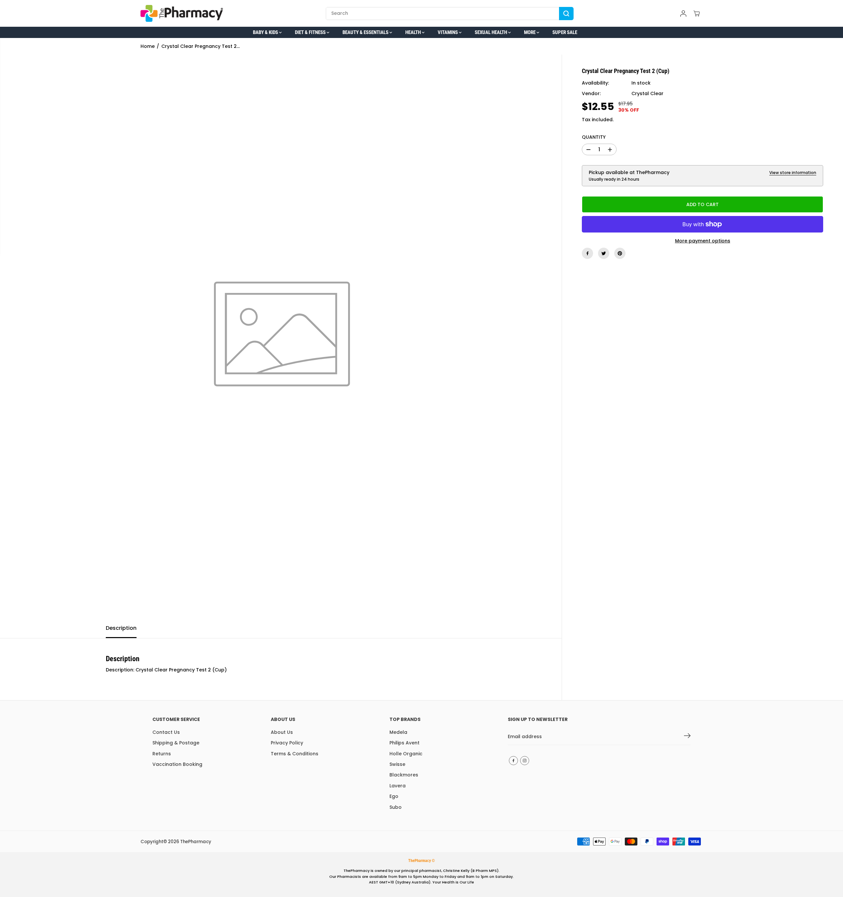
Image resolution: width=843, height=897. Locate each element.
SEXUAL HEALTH (491, 32)
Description (121, 628)
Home (147, 46)
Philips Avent (404, 742)
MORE (530, 32)
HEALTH (413, 32)
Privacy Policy (287, 742)
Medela (398, 732)
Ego (393, 796)
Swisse (397, 764)
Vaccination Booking (177, 764)
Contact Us (166, 732)
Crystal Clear (647, 93)
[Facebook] (587, 253)
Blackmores (403, 774)
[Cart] (696, 13)
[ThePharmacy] (181, 13)
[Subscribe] (687, 737)
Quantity (594, 137)
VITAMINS (448, 32)
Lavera (397, 785)
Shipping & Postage (175, 742)
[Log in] (683, 13)
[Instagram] (524, 760)
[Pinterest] (619, 253)
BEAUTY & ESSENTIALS (365, 32)
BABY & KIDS (266, 32)
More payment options (702, 240)
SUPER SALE (564, 32)
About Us (282, 732)
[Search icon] (566, 13)
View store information (792, 172)
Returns (161, 753)
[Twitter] (603, 253)
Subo (395, 807)
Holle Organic (405, 753)
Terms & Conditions (294, 753)
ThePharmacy (195, 842)
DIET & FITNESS (311, 32)
